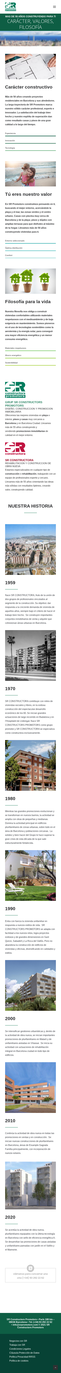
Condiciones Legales (20, 1349)
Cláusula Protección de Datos (24, 1353)
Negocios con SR (18, 1341)
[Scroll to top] (55, 1367)
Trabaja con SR (17, 1345)
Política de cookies (18, 1361)
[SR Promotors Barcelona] (10, 7)
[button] (54, 7)
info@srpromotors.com (25, 1325)
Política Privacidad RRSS (22, 1357)
